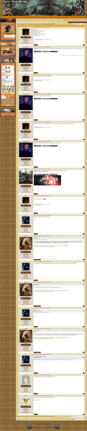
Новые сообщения (67, 19)
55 (50, 354)
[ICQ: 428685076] (39, 259)
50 (49, 235)
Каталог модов (57, 17)
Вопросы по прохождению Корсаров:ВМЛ (47, 416)
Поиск (83, 19)
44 (49, 94)
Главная (5, 17)
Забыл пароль (5, 39)
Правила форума (78, 19)
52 (49, 282)
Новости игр (80, 17)
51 (49, 261)
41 (49, 27)
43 (49, 74)
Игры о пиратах (65, 17)
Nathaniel (25, 235)
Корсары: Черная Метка (30, 17)
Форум (9, 17)
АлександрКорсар (26, 94)
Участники (73, 19)
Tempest (38, 17)
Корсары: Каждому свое (18, 17)
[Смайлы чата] (8, 93)
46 (49, 141)
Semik (26, 395)
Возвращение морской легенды (35, 416)
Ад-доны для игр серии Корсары (24, 416)
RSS (85, 19)
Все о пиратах (73, 17)
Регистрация (10, 39)
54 (50, 328)
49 (49, 215)
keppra (26, 27)
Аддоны (51, 17)
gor (25, 215)
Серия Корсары (44, 17)
